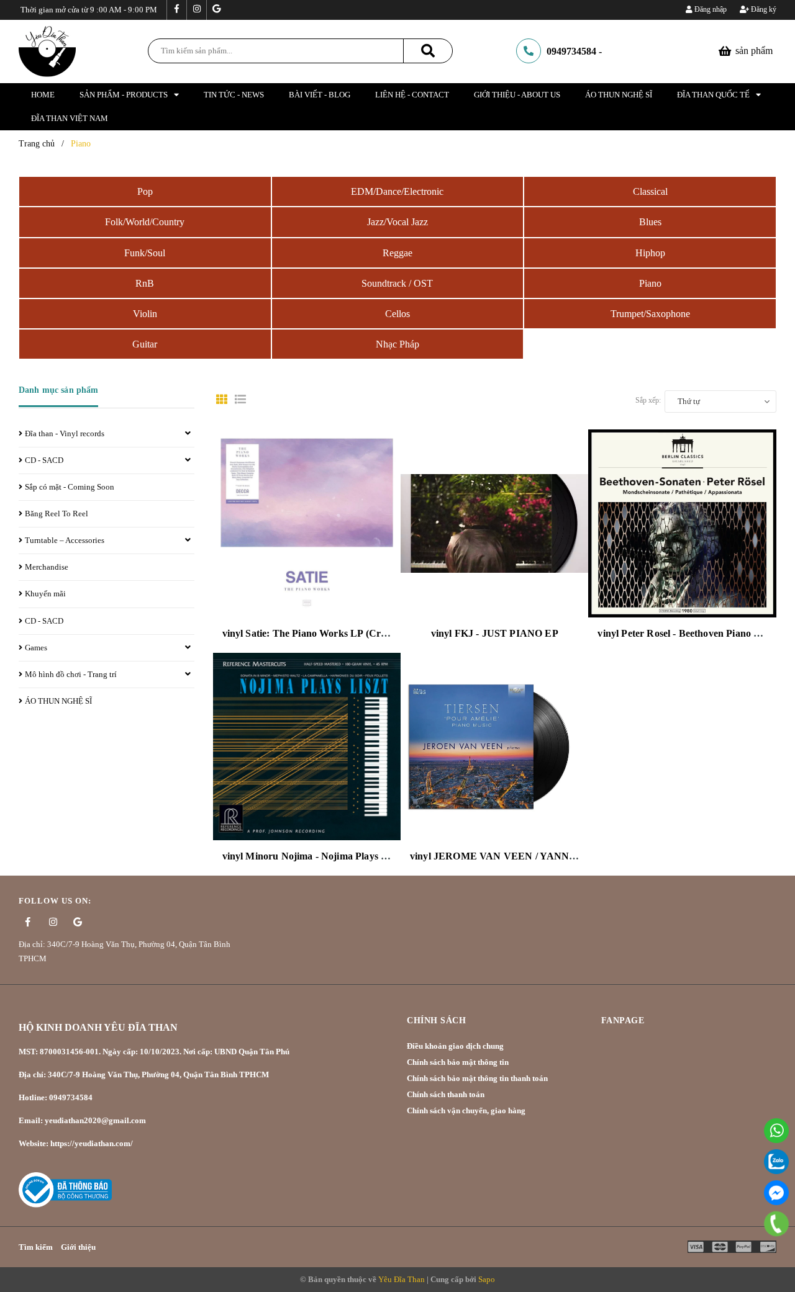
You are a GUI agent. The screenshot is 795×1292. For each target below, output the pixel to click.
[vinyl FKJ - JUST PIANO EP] (494, 523)
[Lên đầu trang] (776, 1251)
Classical (650, 191)
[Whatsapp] (776, 1130)
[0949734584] (776, 1223)
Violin (145, 313)
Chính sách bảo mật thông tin (458, 1062)
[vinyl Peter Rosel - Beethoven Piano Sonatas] (682, 523)
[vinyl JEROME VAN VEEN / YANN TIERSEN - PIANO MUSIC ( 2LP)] (494, 746)
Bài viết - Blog (319, 94)
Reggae (397, 253)
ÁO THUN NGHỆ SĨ (618, 94)
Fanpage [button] (623, 1020)
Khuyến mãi (45, 593)
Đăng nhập (710, 9)
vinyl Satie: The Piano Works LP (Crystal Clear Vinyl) (339, 633)
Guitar (144, 344)
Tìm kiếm (36, 1247)
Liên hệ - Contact (412, 94)
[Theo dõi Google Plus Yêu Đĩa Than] (216, 10)
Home (43, 94)
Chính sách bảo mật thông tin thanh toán (477, 1078)
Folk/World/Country (144, 222)
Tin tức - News (234, 94)
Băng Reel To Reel (56, 513)
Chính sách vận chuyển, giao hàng (466, 1110)
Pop (145, 191)
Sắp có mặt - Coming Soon (69, 486)
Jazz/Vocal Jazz (397, 222)
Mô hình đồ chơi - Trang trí (71, 674)
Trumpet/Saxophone (650, 313)
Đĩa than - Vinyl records (64, 433)
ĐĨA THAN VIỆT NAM (69, 118)
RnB (144, 283)
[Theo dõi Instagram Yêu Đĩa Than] (196, 10)
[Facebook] (776, 1192)
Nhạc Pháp (397, 344)
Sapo (486, 1279)
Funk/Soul (144, 253)
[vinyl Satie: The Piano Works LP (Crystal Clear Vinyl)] (307, 523)
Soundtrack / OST (397, 283)
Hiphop (650, 253)
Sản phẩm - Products (124, 94)
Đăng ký (762, 9)
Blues (650, 222)
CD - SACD (44, 460)
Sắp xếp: (648, 400)
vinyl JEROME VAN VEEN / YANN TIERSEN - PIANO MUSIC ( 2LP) (567, 856)
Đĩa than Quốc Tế (713, 94)
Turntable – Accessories (64, 540)
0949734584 (571, 51)
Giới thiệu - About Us (517, 94)
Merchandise (46, 567)
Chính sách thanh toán (445, 1094)
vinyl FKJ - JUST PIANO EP (494, 633)
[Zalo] (776, 1161)
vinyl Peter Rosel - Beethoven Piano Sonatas (692, 633)
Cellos (397, 313)
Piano (650, 283)
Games (36, 647)
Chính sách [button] (436, 1020)
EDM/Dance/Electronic (397, 191)
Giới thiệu (78, 1247)
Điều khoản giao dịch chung (455, 1046)
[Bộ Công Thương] (65, 1189)
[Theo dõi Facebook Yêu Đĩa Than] (176, 10)
